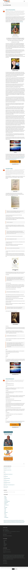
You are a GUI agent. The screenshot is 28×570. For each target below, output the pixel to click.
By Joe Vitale (7, 169)
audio (12, 11)
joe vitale (21, 12)
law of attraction (8, 521)
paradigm (6, 173)
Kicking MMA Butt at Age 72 (7, 482)
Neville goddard (18, 172)
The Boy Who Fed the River (7, 478)
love (10, 521)
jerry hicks (19, 12)
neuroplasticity (10, 172)
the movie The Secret (17, 15)
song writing (9, 15)
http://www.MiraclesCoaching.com (17, 422)
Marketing (12, 521)
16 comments (12, 169)
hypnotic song (17, 12)
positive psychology (9, 173)
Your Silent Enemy (6, 476)
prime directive (16, 173)
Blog (4, 541)
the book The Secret (13, 15)
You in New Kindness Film (6, 480)
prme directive (19, 173)
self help (22, 14)
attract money (7, 170)
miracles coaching (10, 381)
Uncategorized (20, 522)
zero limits (23, 522)
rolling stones (15, 14)
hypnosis (14, 12)
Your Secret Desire (9, 168)
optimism (23, 172)
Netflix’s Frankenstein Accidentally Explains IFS (9, 484)
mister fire (7, 172)
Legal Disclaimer (5, 560)
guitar (9, 12)
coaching (21, 11)
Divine (22, 11)
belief (14, 170)
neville (16, 172)
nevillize (21, 172)
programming (10, 14)
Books (19, 11)
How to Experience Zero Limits (6, 549)
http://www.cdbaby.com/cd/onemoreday (18, 21)
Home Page (5, 540)
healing (11, 12)
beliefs (16, 170)
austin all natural (14, 11)
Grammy (8, 12)
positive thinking (7, 14)
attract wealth (7, 11)
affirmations (23, 169)
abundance (18, 169)
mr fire (8, 172)
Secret (20, 14)
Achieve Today (20, 169)
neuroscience (13, 172)
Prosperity (13, 14)
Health (12, 12)
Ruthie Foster (18, 14)
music (22, 521)
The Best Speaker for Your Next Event (8, 474)
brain (19, 170)
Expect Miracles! (5, 534)
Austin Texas (17, 11)
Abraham (16, 169)
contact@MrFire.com (6, 530)
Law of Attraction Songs (10, 9)
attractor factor (9, 11)
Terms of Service (5, 561)
